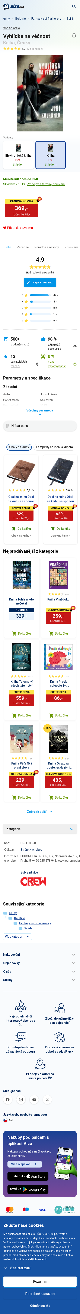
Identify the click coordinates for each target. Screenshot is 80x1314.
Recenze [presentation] (23, 247)
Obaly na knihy (21, 535)
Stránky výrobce (31, 849)
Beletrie (20, 18)
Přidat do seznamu (20, 227)
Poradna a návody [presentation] (47, 247)
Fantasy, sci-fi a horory (46, 18)
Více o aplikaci (21, 1164)
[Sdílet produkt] (74, 35)
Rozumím (40, 1281)
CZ (11, 1120)
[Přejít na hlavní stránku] (13, 6)
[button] (40, 954)
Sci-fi (70, 18)
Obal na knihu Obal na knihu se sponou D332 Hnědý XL (21, 499)
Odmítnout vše (40, 1305)
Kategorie (13, 829)
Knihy (6, 18)
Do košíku (24, 633)
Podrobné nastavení (40, 1294)
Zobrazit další (37, 811)
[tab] (8, 247)
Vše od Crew (11, 28)
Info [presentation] (8, 247)
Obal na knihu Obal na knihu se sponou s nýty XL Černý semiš (60, 499)
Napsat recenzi (43, 282)
